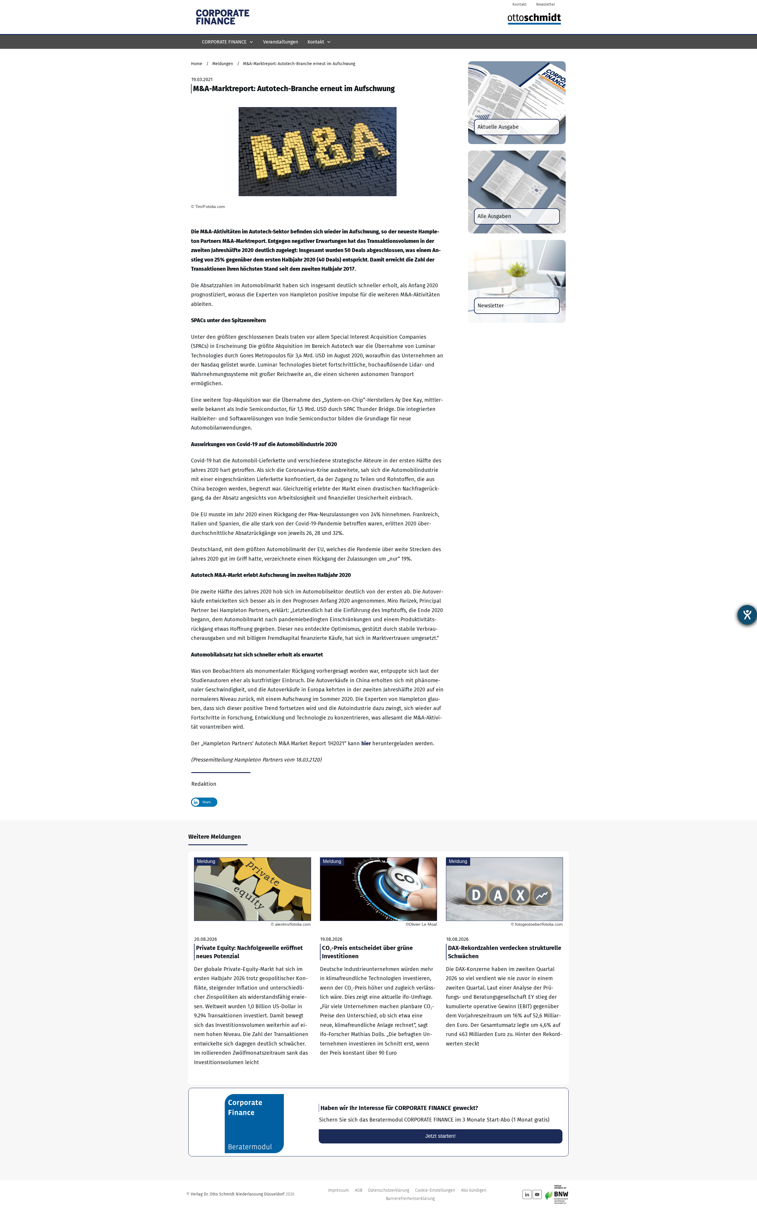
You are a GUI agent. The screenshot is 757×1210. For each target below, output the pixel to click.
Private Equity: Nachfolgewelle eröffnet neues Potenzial (252, 968)
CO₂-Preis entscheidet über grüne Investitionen (378, 968)
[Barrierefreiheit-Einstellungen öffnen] (747, 615)
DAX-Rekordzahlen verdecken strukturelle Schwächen (504, 968)
